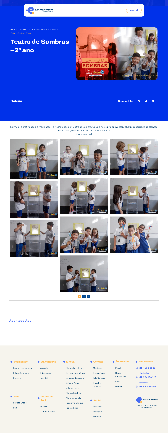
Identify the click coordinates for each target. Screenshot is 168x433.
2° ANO (53, 29)
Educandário (23, 29)
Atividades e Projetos (39, 29)
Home (12, 29)
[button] (139, 101)
